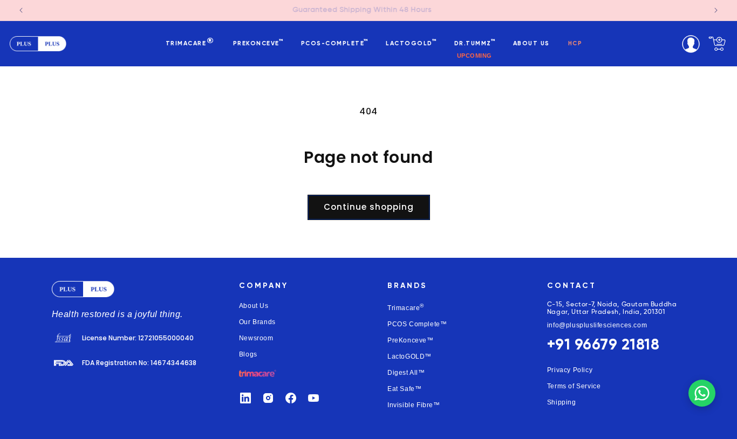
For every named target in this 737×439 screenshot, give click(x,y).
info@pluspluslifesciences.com (597, 325)
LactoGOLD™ (409, 356)
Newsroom (256, 338)
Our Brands (257, 322)
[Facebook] (290, 398)
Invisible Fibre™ (413, 405)
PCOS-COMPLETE (334, 43)
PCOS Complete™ (417, 324)
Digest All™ (406, 372)
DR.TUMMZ (474, 43)
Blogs (248, 354)
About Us (254, 306)
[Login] (690, 44)
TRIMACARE (190, 42)
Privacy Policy (569, 370)
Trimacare (405, 307)
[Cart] (717, 43)
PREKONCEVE (258, 43)
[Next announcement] (716, 10)
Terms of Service (574, 386)
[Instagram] (268, 398)
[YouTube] (313, 398)
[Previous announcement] (21, 10)
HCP (575, 43)
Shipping (561, 402)
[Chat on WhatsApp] (701, 393)
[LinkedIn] (245, 398)
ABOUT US (531, 43)
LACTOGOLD (411, 43)
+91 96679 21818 (603, 345)
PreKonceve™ (410, 340)
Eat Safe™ (404, 389)
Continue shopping (369, 206)
